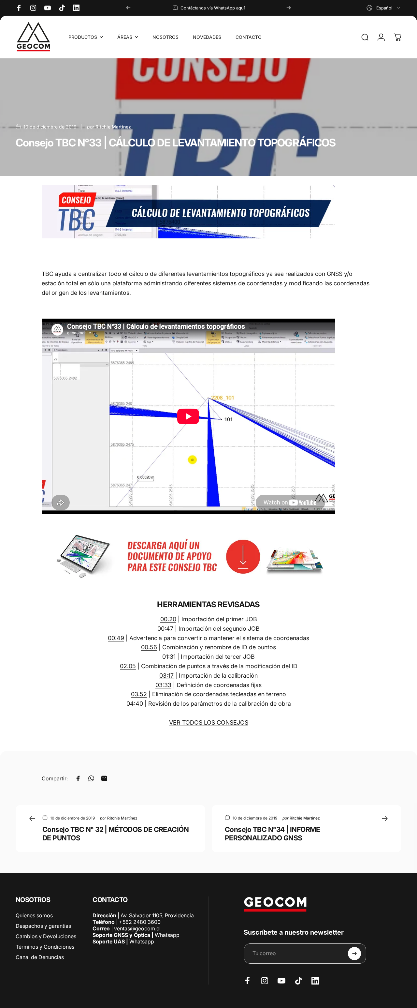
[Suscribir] (354, 953)
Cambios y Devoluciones (46, 936)
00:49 (116, 638)
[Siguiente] (288, 8)
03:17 (166, 675)
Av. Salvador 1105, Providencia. (158, 915)
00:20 (168, 619)
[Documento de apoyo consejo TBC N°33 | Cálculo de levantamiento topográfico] (208, 556)
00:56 (149, 647)
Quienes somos (34, 915)
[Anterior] (128, 8)
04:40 (134, 703)
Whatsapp (166, 935)
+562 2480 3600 (140, 922)
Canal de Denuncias (40, 957)
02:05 (128, 666)
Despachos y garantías (43, 926)
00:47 (165, 628)
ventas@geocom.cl (137, 928)
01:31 (169, 656)
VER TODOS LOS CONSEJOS (208, 722)
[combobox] (384, 8)
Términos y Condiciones (45, 946)
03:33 (163, 685)
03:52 (139, 694)
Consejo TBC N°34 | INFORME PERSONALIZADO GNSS (272, 833)
